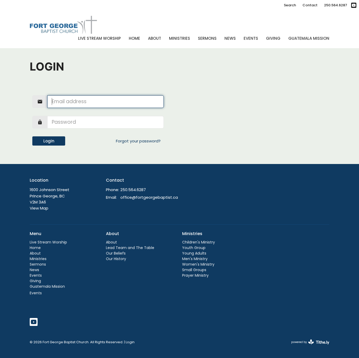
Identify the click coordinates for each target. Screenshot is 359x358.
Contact (309, 5)
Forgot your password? (138, 141)
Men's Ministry (195, 258)
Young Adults (194, 253)
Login (48, 141)
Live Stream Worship (99, 38)
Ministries (179, 38)
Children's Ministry (198, 242)
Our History (116, 258)
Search (290, 5)
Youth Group (194, 247)
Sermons (207, 38)
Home (134, 38)
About (154, 38)
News (230, 38)
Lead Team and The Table (130, 247)
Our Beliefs (116, 253)
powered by (307, 346)
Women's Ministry (198, 264)
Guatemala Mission (308, 38)
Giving (273, 38)
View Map (39, 208)
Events (251, 38)
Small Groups (194, 269)
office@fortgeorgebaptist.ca (149, 197)
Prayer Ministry (195, 275)
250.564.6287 (335, 5)
